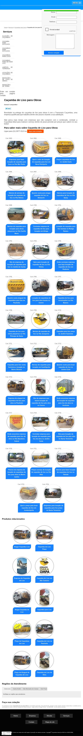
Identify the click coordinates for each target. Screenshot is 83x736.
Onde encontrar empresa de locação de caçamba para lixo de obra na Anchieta (66, 401)
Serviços (7, 31)
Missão (49, 716)
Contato (31, 722)
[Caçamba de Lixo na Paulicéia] (44, 628)
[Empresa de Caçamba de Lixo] (22, 565)
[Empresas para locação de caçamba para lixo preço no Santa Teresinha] (53, 492)
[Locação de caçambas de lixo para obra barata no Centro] (41, 284)
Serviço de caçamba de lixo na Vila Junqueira (41, 332)
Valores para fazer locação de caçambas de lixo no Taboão (65, 472)
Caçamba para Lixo (44, 609)
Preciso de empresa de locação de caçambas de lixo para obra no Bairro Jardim (16, 473)
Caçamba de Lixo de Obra (44, 674)
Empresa (32, 716)
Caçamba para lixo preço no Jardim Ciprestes (66, 332)
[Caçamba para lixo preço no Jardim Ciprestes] (65, 318)
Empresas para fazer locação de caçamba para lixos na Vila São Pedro (16, 162)
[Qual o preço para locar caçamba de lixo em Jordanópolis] (28, 492)
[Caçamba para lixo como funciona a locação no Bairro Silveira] (16, 351)
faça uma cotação (35, 131)
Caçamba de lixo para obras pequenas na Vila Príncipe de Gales (16, 333)
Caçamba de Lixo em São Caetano (44, 579)
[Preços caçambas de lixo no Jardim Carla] (65, 146)
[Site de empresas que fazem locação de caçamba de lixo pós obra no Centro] (41, 384)
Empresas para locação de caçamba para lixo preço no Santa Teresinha (53, 508)
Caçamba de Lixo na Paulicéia (44, 642)
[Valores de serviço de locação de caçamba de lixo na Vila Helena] (16, 179)
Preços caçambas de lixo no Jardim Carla (66, 161)
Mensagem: (51, 35)
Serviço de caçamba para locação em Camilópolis (41, 366)
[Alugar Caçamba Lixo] (22, 533)
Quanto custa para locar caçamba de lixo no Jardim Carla (66, 367)
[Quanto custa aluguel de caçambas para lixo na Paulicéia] (16, 284)
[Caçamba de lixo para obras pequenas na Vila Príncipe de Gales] (16, 318)
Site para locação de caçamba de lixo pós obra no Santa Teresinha (65, 436)
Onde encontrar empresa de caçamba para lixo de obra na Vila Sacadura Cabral (16, 437)
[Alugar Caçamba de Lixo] (22, 596)
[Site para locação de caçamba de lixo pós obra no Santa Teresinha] (65, 420)
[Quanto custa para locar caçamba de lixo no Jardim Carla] (65, 351)
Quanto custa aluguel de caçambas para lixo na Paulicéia (16, 300)
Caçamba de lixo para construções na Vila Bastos (66, 300)
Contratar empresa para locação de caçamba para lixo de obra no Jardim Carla (41, 437)
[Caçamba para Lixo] (44, 596)
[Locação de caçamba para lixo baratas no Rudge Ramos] (65, 213)
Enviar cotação (53, 53)
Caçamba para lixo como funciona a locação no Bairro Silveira (17, 367)
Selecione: (7, 689)
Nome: (53, 12)
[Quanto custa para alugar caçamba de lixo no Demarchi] (41, 179)
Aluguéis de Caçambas (7, 36)
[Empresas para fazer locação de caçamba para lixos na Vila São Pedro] (16, 146)
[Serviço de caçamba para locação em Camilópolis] (41, 351)
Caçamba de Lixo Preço (44, 548)
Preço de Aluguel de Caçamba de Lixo (22, 674)
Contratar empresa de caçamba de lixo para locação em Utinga (41, 228)
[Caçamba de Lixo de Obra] (44, 659)
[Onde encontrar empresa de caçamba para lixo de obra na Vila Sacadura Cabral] (16, 420)
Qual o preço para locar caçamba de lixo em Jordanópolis (29, 508)
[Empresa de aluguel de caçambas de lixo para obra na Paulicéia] (16, 384)
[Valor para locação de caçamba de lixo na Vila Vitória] (41, 248)
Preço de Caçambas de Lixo (22, 642)
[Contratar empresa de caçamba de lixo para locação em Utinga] (41, 213)
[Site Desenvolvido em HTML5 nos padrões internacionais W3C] (6, 734)
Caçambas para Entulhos (6, 49)
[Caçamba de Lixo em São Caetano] (44, 565)
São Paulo (44, 689)
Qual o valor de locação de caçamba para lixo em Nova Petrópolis (41, 162)
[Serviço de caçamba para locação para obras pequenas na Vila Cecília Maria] (16, 213)
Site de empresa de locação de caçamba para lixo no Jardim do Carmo (16, 264)
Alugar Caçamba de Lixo (22, 611)
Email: (53, 17)
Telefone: (52, 21)
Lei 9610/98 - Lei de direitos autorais (56, 707)
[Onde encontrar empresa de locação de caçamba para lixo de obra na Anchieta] (65, 384)
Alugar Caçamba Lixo (22, 547)
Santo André (17, 689)
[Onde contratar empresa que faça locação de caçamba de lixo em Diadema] (65, 248)
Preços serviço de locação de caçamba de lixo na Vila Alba (41, 472)
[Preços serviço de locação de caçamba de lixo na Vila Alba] (41, 456)
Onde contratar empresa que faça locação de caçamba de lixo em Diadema (66, 265)
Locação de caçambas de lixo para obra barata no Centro (41, 300)
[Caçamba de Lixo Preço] (44, 533)
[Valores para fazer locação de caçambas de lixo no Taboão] (65, 456)
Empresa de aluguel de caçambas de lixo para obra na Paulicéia (16, 400)
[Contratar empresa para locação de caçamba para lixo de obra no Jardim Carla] (41, 420)
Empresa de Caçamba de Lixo (22, 579)
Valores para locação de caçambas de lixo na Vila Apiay (66, 195)
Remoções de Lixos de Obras (7, 79)
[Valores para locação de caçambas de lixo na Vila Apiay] (65, 179)
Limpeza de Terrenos (7, 67)
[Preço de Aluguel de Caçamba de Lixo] (22, 659)
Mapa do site (49, 722)
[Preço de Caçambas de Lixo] (22, 628)
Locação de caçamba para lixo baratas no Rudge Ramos (65, 228)
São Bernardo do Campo (30, 689)
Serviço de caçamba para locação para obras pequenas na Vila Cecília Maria (16, 229)
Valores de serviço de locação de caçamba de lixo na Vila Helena (16, 195)
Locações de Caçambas (7, 73)
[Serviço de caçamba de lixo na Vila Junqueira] (41, 318)
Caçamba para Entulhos (6, 43)
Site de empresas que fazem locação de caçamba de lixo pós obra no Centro (41, 401)
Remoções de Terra (6, 85)
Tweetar (8, 108)
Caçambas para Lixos (6, 55)
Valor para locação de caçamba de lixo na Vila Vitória (41, 264)
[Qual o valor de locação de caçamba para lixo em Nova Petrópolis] (41, 146)
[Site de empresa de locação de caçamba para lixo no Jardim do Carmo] (16, 248)
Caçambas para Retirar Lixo (7, 62)
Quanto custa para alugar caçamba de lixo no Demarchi (41, 195)
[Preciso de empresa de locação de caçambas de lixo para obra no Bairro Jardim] (16, 456)
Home (16, 716)
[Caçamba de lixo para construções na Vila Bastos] (65, 284)
